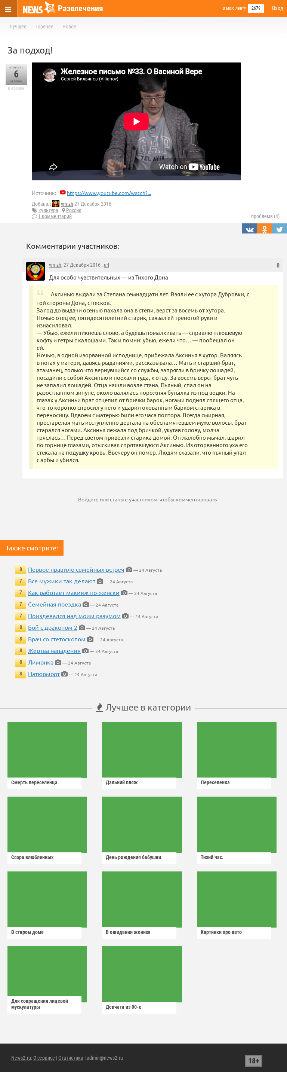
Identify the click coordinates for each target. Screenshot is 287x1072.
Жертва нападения (54, 650)
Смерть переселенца (34, 782)
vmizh (67, 204)
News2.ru (21, 1058)
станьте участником (133, 499)
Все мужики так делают (61, 580)
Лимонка (40, 662)
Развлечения (80, 8)
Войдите (88, 499)
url (106, 265)
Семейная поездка (54, 604)
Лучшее (18, 27)
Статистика (70, 1058)
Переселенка (215, 782)
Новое (69, 27)
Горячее (44, 27)
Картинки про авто (221, 932)
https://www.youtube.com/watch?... (109, 192)
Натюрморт (44, 673)
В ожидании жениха (128, 932)
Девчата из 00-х (123, 1007)
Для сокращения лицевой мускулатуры (39, 1004)
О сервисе (44, 1058)
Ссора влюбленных (32, 857)
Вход (277, 8)
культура (48, 210)
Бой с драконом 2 (52, 627)
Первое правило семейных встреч (76, 569)
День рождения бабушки (133, 857)
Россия (73, 210)
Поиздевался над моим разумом (74, 615)
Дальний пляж (122, 782)
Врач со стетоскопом (57, 638)
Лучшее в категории (147, 707)
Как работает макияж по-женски (74, 592)
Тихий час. (212, 857)
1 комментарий (55, 216)
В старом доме (27, 932)
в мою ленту (234, 8)
